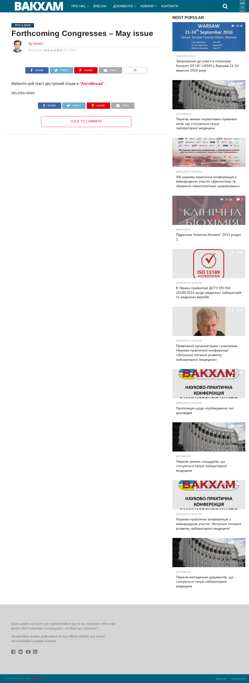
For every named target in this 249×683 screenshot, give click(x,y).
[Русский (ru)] (242, 10)
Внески (99, 6)
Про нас (78, 6)
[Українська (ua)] (242, 2)
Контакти (169, 6)
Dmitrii (38, 44)
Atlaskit (37, 678)
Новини (147, 6)
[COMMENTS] (135, 69)
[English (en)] (242, 6)
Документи (123, 6)
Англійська (92, 84)
